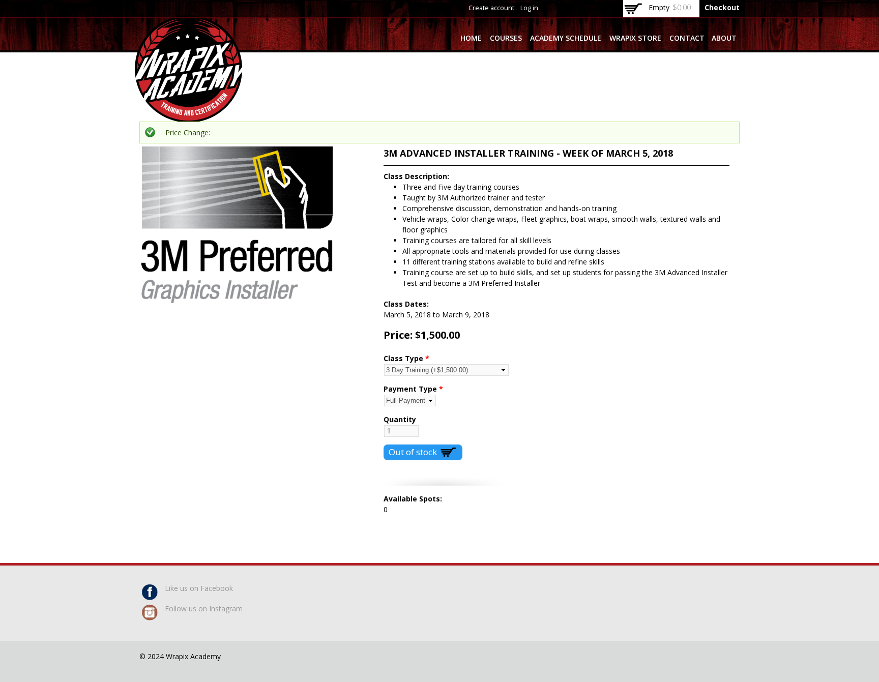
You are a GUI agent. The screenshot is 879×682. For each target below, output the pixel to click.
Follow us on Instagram (204, 608)
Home (471, 38)
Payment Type (413, 389)
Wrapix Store (635, 38)
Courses (506, 38)
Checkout (722, 7)
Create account (491, 8)
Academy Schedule (565, 38)
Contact (687, 38)
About (724, 38)
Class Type (406, 358)
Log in (529, 8)
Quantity (400, 419)
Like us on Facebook (199, 588)
